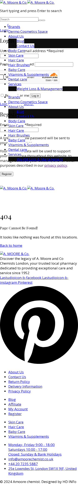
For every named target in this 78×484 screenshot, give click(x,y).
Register (7, 174)
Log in (35, 95)
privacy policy (55, 165)
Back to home (11, 245)
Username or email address (32, 50)
